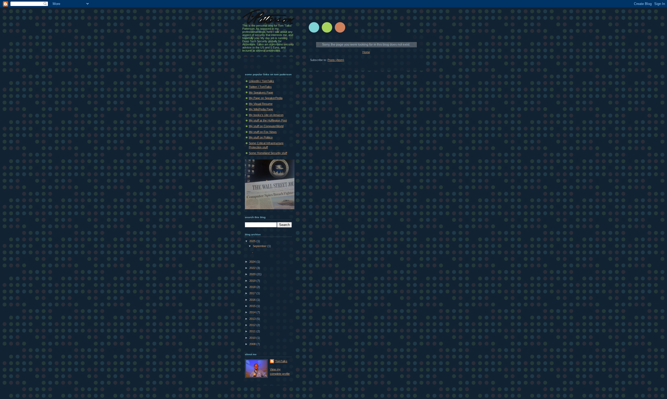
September (260, 246)
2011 (252, 331)
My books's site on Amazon (266, 114)
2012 (252, 325)
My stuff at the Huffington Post (268, 120)
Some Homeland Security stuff (268, 153)
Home (366, 52)
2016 (252, 299)
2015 (252, 306)
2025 (252, 241)
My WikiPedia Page (261, 109)
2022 (252, 267)
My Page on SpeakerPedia (265, 98)
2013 (252, 318)
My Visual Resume (261, 103)
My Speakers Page (261, 92)
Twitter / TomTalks (260, 86)
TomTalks (281, 361)
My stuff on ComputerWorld (266, 126)
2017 (252, 293)
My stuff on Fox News (263, 131)
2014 (252, 312)
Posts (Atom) (336, 60)
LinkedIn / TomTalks (261, 81)
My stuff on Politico (261, 137)
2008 (252, 344)
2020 (252, 274)
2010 (252, 337)
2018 (252, 286)
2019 (252, 280)
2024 (252, 261)
